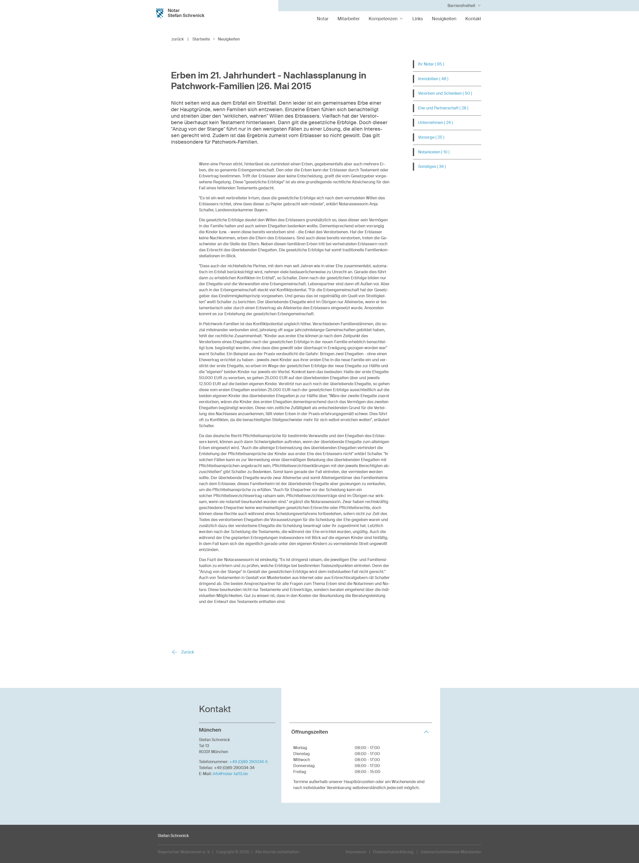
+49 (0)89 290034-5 (248, 761)
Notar (322, 19)
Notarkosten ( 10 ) (434, 152)
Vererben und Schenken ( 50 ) (445, 93)
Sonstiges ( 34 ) (432, 166)
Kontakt (473, 19)
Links (417, 19)
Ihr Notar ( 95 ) (431, 64)
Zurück (187, 652)
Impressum (356, 852)
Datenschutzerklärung (393, 852)
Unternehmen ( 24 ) (435, 122)
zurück (179, 39)
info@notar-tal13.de (230, 773)
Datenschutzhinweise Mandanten (451, 852)
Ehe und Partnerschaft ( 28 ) (443, 108)
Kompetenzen (383, 19)
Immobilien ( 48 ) (433, 78)
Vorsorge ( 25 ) (431, 137)
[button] (360, 732)
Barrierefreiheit (461, 5)
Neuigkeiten (444, 19)
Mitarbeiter (348, 19)
